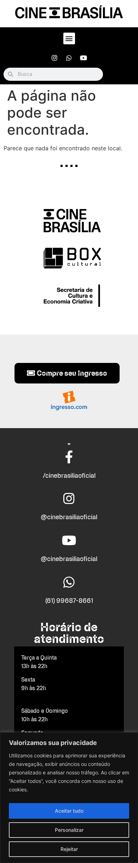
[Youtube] (83, 57)
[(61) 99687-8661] (69, 582)
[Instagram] (54, 57)
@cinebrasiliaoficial (69, 516)
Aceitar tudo (69, 811)
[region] (69, 797)
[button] (69, 38)
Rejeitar (69, 849)
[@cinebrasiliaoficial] (69, 498)
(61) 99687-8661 (69, 600)
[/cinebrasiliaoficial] (69, 457)
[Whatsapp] (69, 57)
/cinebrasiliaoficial (69, 475)
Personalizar (69, 830)
